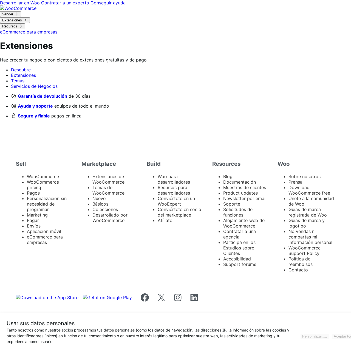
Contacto (298, 270)
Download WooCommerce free (309, 190)
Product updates (240, 193)
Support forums (239, 264)
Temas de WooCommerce (108, 190)
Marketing (37, 215)
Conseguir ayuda (108, 2)
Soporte (231, 204)
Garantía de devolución (42, 96)
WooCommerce (43, 176)
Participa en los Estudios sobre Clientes (239, 248)
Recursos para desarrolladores (174, 190)
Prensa (295, 182)
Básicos (100, 204)
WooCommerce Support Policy (304, 250)
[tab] (21, 69)
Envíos (34, 226)
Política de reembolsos (300, 261)
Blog (228, 176)
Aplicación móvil (44, 231)
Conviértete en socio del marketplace (179, 212)
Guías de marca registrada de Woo (307, 212)
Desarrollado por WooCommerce (110, 217)
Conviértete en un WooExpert (176, 201)
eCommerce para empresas (45, 239)
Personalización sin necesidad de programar (47, 204)
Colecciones (105, 209)
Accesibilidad (237, 259)
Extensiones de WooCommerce (108, 179)
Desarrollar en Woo (20, 2)
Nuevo (99, 198)
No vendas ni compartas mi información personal (310, 237)
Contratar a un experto (65, 2)
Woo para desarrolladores (174, 179)
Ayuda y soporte (35, 106)
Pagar (33, 220)
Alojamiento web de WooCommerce (244, 223)
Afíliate (165, 220)
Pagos (33, 193)
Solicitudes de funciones (238, 212)
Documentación (239, 182)
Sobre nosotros (304, 176)
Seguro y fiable (34, 116)
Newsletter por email (245, 198)
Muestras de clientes (244, 187)
